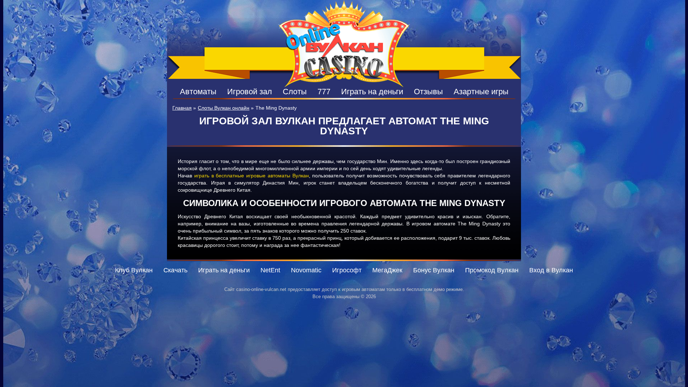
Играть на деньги (372, 91)
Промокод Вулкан (492, 270)
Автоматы (198, 91)
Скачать (175, 270)
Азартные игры (481, 91)
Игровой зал (249, 91)
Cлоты (295, 91)
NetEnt (270, 270)
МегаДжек (387, 270)
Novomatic (306, 270)
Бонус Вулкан (433, 270)
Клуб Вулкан (134, 270)
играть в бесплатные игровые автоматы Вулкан (251, 175)
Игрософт (347, 270)
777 (323, 91)
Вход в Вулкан (551, 270)
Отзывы (428, 91)
